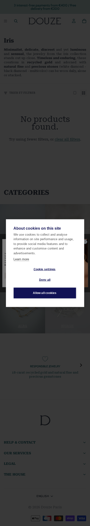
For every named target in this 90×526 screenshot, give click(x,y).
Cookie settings (45, 269)
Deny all (45, 280)
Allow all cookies (44, 293)
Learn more (21, 259)
